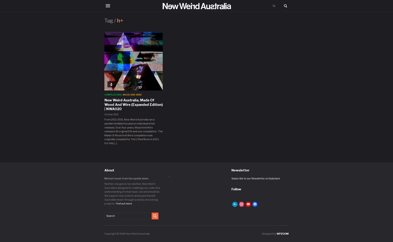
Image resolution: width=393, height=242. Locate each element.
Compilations (113, 94)
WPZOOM (283, 233)
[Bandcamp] (235, 204)
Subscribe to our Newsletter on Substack (256, 178)
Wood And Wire (132, 94)
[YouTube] (248, 204)
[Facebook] (255, 204)
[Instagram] (241, 204)
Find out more (124, 203)
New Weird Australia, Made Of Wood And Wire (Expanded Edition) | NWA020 (133, 104)
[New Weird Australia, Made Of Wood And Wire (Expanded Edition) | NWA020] (133, 61)
